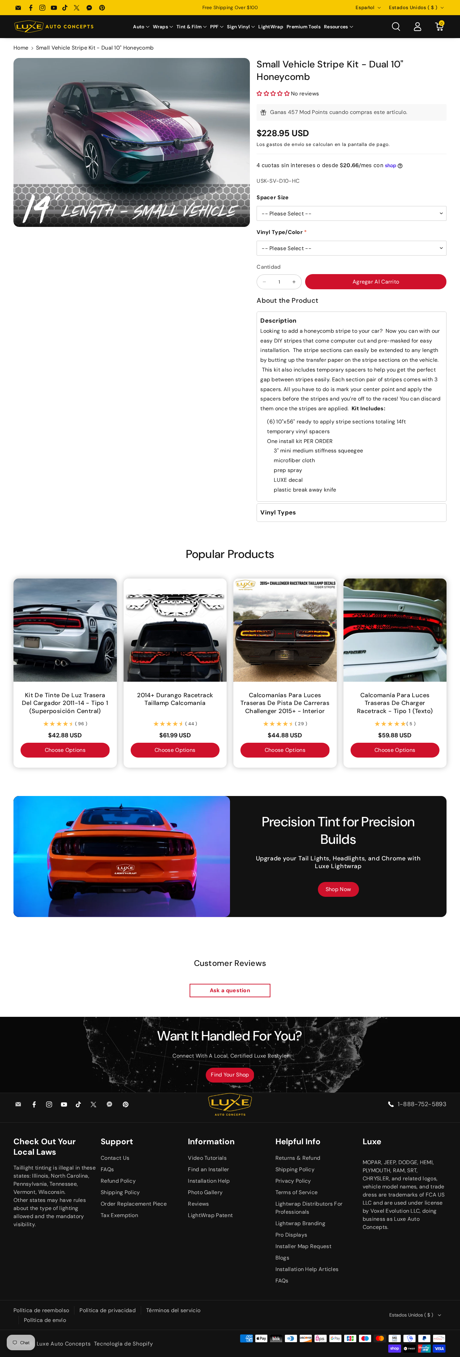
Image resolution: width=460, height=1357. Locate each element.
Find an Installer (208, 1169)
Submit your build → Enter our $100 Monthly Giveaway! (230, 7)
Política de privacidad (107, 1310)
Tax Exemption (119, 1215)
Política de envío (45, 1320)
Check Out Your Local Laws (44, 1146)
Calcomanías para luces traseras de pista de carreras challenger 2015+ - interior (284, 703)
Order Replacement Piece (134, 1203)
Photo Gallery (205, 1192)
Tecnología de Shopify (123, 1343)
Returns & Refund (298, 1157)
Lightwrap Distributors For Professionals (309, 1207)
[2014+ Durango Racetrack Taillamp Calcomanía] (175, 630)
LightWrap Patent (210, 1215)
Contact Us (115, 1157)
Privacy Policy (293, 1180)
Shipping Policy (120, 1192)
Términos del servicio (173, 1310)
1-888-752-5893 (422, 1104)
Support (117, 1141)
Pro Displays (291, 1234)
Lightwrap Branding (300, 1223)
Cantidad (269, 266)
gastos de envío (285, 144)
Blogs (282, 1257)
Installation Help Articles (307, 1269)
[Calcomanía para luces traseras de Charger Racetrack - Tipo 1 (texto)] (395, 630)
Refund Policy (118, 1180)
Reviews (198, 1203)
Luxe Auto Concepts (64, 1343)
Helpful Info (298, 1141)
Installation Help (209, 1180)
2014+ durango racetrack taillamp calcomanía (175, 699)
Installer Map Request (303, 1246)
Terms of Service (296, 1192)
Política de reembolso (41, 1310)
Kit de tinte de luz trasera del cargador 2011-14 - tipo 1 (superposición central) (65, 703)
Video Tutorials (207, 1157)
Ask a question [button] (230, 990)
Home (20, 47)
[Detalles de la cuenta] (417, 26)
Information (211, 1141)
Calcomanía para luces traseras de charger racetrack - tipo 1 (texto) (395, 703)
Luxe (372, 1141)
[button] (141, 27)
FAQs (107, 1169)
